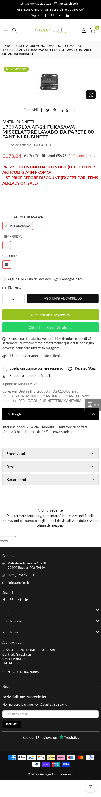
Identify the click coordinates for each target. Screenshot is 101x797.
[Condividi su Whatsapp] (67, 109)
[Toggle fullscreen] (10, 536)
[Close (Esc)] (2, 536)
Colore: (10, 256)
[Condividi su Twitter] (48, 109)
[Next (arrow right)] (6, 541)
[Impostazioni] (84, 30)
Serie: (22, 217)
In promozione (16, 69)
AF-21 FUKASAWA (17, 226)
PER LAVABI (28, 401)
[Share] (6, 536)
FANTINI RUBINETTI (18, 122)
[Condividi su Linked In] (61, 109)
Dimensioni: (14, 236)
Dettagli (13, 414)
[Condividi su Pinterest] (54, 109)
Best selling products (34, 391)
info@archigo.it (68, 3)
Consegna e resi (71, 279)
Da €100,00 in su (65, 391)
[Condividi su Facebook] (42, 109)
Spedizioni (15, 453)
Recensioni (16, 479)
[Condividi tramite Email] (74, 109)
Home (6, 46)
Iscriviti (11, 724)
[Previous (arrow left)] (2, 541)
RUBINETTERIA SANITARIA (60, 401)
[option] (50, 83)
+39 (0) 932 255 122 (37, 3)
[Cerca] (14, 30)
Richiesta (14, 287)
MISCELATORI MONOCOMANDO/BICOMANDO (48, 46)
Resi (10, 466)
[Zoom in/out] (14, 536)
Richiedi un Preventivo (50, 314)
